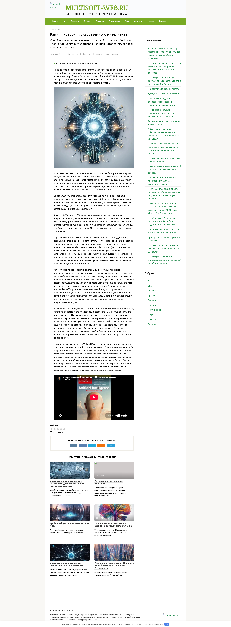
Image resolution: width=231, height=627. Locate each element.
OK (167, 624)
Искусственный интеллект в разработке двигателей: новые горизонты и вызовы (67, 483)
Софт (127, 21)
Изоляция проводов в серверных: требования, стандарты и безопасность (161, 101)
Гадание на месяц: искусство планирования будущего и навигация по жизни (162, 180)
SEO (150, 286)
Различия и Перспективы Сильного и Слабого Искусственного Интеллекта (114, 565)
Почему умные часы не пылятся (164, 89)
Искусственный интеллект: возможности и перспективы (66, 564)
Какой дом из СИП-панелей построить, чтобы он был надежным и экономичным (162, 221)
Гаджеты (100, 21)
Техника (162, 21)
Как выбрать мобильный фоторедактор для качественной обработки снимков (164, 259)
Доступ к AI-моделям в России (163, 93)
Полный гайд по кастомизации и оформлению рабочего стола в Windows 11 (164, 248)
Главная (55, 21)
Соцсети (138, 21)
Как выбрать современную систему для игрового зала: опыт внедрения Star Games (164, 80)
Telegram (75, 21)
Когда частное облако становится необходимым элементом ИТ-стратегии (161, 113)
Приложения (114, 21)
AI (65, 21)
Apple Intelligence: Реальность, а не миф (69, 524)
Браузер (87, 21)
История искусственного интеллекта (108, 482)
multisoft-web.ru (97, 7)
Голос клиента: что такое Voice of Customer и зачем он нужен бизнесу (164, 169)
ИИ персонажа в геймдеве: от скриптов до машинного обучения (113, 524)
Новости (150, 21)
